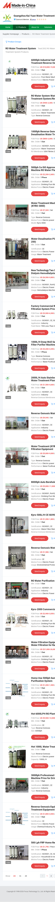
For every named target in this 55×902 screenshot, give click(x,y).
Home (7, 27)
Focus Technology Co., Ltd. (34, 891)
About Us (35, 27)
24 (14, 876)
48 (26, 876)
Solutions (48, 27)
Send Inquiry (40, 86)
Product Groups (14, 41)
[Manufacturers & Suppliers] (19, 5)
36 (20, 876)
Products (22, 27)
